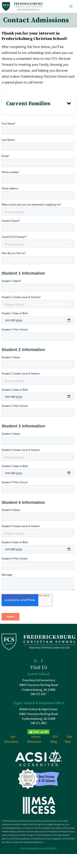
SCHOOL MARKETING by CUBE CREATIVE (38, 848)
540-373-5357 (38, 694)
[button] (39, 103)
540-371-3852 (38, 723)
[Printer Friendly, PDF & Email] (38, 731)
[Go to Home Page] (22, 6)
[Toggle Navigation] (71, 6)
